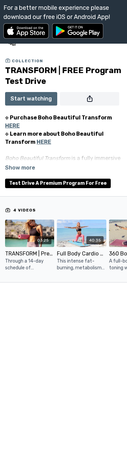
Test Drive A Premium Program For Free (58, 183)
